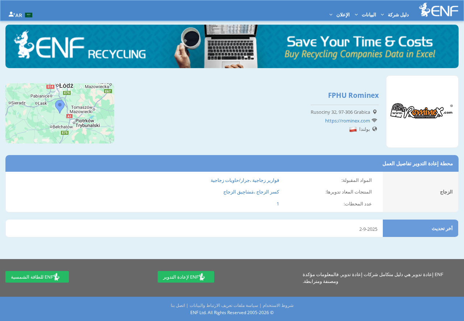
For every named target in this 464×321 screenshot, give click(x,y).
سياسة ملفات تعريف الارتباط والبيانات (224, 305)
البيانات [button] (368, 14)
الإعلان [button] (342, 14)
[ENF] (438, 9)
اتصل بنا (178, 305)
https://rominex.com (347, 120)
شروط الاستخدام (278, 305)
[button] (24, 14)
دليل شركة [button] (398, 14)
